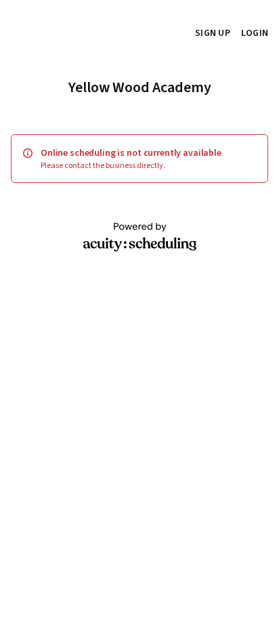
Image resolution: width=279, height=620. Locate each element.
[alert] (139, 158)
